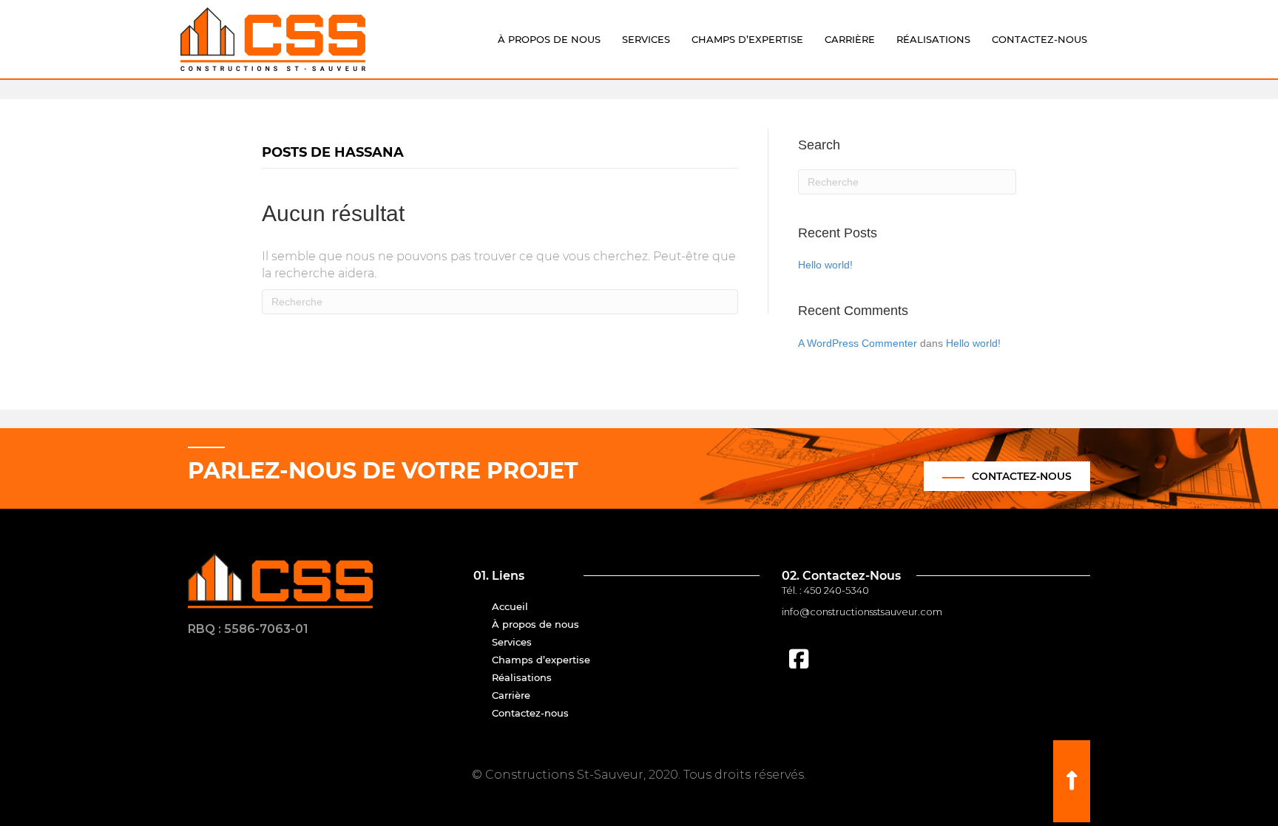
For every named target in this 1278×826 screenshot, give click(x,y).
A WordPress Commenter (857, 343)
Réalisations (933, 39)
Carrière (850, 39)
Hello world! (825, 265)
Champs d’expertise (747, 39)
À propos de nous (549, 39)
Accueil (510, 606)
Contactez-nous (1039, 39)
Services (646, 39)
